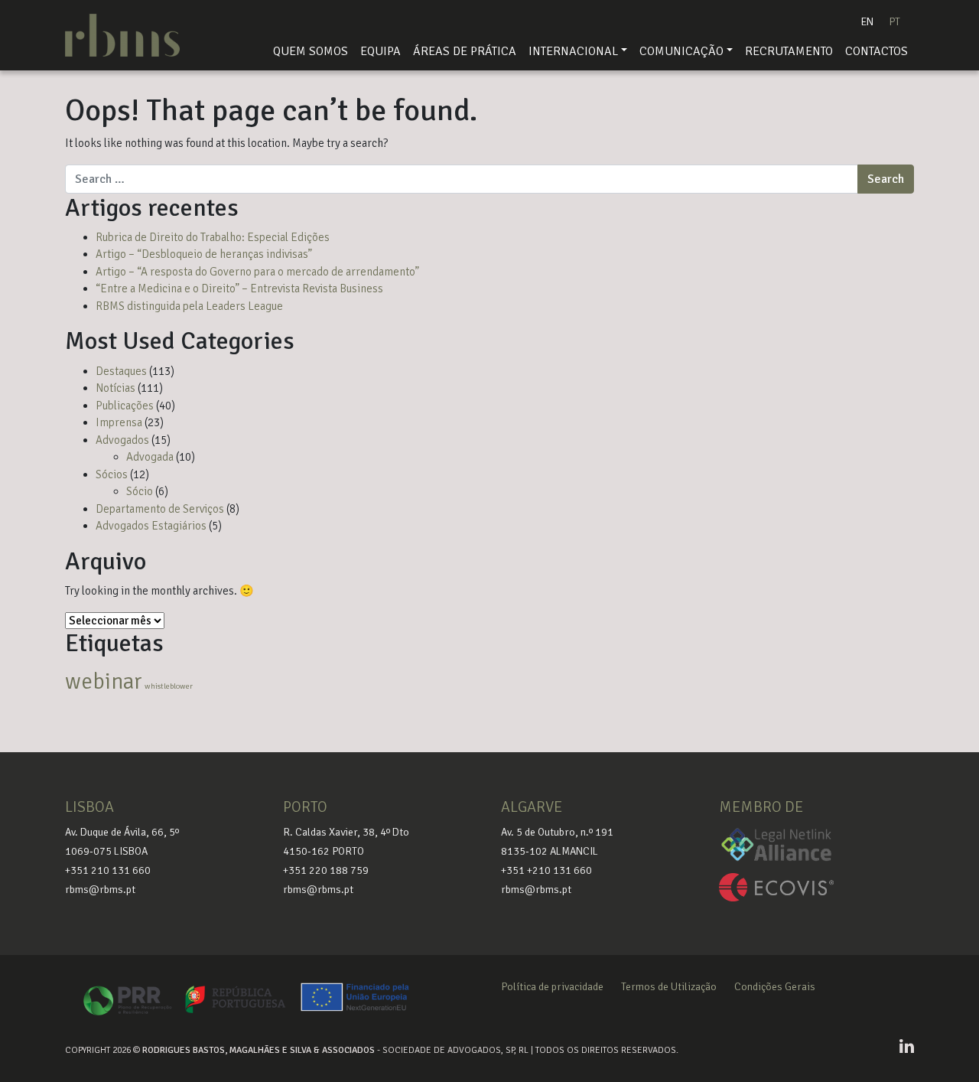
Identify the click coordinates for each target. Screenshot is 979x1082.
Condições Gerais (774, 986)
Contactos (876, 51)
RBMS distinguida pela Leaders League (189, 306)
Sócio (139, 491)
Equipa (380, 51)
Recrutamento (789, 51)
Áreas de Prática (464, 51)
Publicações (125, 405)
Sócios (112, 474)
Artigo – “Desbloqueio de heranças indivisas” (204, 254)
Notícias (115, 388)
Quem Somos (310, 51)
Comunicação (681, 51)
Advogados (122, 440)
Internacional (573, 51)
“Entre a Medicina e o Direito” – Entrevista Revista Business (239, 288)
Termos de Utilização (669, 986)
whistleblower (169, 686)
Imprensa (119, 422)
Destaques (121, 371)
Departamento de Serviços (160, 509)
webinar (103, 681)
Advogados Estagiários (151, 526)
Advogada (150, 457)
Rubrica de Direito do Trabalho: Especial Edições (213, 237)
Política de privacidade (552, 986)
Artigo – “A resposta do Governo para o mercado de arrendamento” (257, 272)
